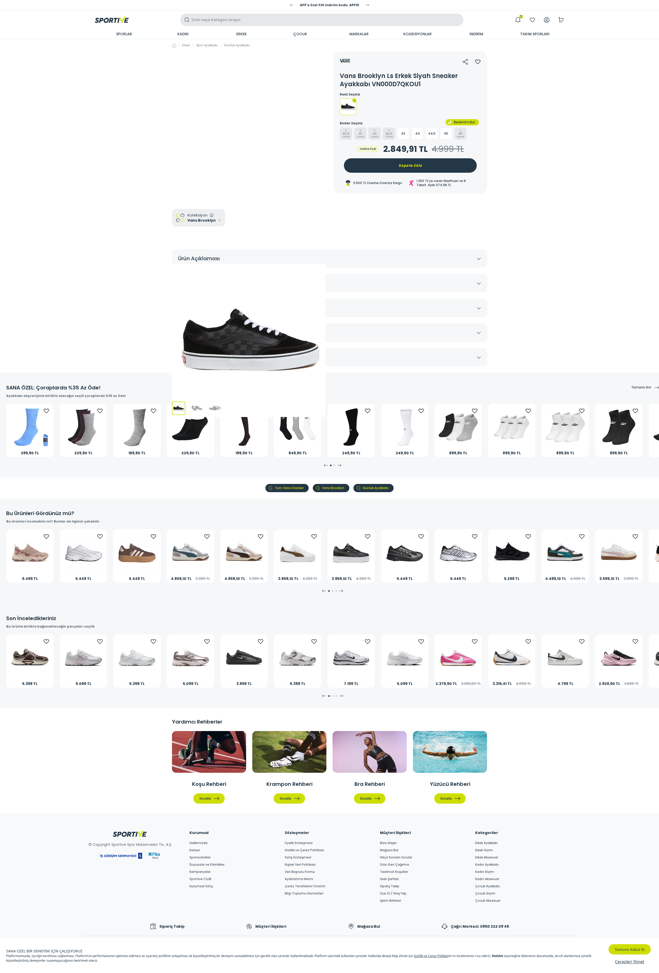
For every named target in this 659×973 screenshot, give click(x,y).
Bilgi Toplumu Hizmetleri (304, 893)
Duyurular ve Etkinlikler (206, 865)
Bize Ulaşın (388, 843)
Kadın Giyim (484, 872)
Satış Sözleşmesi (298, 857)
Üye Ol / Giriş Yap (393, 893)
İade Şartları (389, 879)
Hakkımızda (198, 843)
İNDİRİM (476, 34)
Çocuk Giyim (485, 893)
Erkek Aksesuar (486, 857)
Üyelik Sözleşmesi (299, 843)
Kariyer (194, 850)
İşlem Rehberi (390, 901)
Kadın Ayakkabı (487, 865)
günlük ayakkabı (237, 45)
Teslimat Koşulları (394, 872)
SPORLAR (124, 34)
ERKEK (241, 34)
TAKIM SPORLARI (535, 34)
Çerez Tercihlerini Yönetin (305, 886)
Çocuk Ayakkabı (487, 886)
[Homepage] (112, 20)
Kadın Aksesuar (487, 879)
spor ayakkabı (207, 45)
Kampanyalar (200, 872)
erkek (186, 45)
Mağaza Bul (389, 850)
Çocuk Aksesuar (487, 901)
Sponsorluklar (200, 857)
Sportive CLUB (200, 879)
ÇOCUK (300, 34)
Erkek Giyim (484, 850)
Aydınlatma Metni (299, 879)
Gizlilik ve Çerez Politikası (304, 850)
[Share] (465, 62)
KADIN (182, 34)
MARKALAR (359, 34)
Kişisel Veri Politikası (300, 865)
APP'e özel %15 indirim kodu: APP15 (329, 5)
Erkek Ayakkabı (486, 843)
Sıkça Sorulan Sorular (396, 857)
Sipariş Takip (389, 886)
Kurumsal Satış (201, 886)
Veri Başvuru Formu (300, 872)
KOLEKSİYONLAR (417, 34)
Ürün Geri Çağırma (394, 865)
